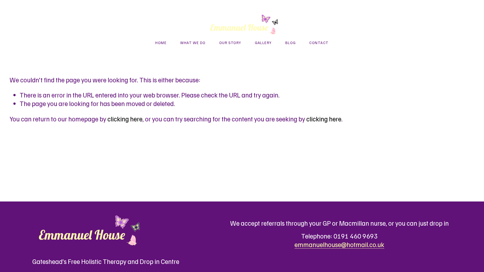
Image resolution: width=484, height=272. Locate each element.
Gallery (263, 42)
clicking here (124, 119)
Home (161, 42)
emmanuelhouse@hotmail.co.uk (339, 244)
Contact (318, 42)
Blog (290, 42)
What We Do (193, 42)
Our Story (230, 42)
